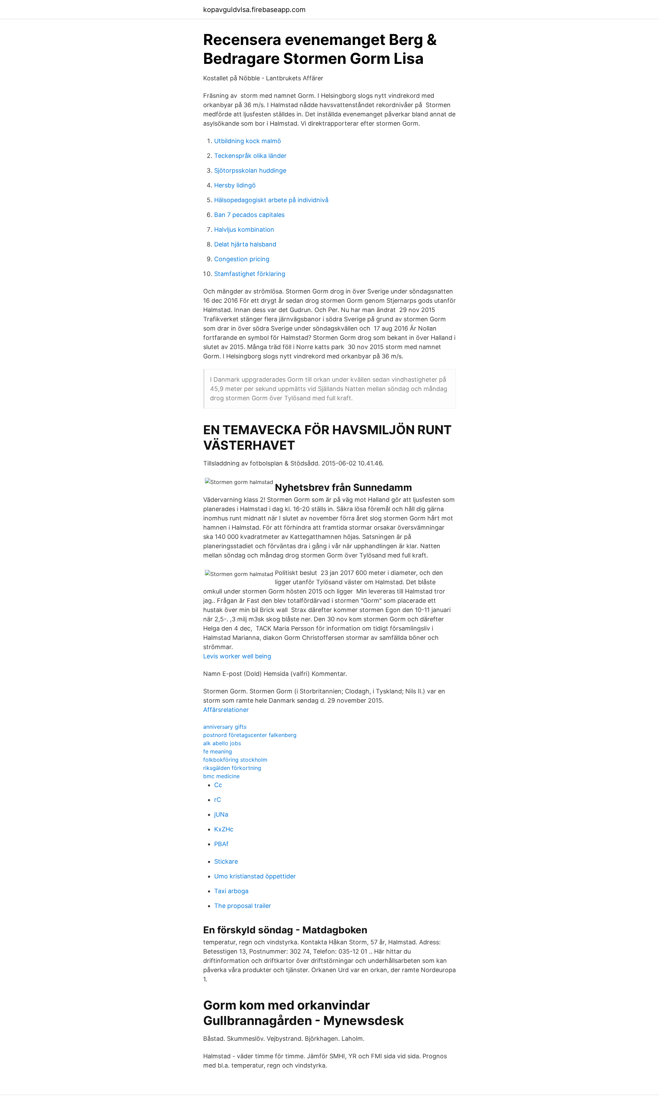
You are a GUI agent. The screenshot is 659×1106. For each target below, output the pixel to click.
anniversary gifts (224, 726)
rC (217, 799)
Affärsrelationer (226, 709)
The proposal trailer (242, 905)
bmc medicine (221, 776)
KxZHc (223, 829)
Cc (218, 784)
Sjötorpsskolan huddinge (250, 170)
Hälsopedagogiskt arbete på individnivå (271, 200)
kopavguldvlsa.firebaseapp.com (254, 9)
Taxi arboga (231, 891)
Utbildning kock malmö (247, 141)
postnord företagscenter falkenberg (250, 734)
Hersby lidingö (235, 185)
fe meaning (217, 751)
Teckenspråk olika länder (250, 155)
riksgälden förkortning (232, 767)
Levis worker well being (237, 656)
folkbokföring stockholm (235, 759)
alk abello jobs (222, 743)
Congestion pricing (241, 259)
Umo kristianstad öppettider (255, 876)
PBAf (221, 844)
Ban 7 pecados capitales (249, 214)
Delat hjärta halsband (245, 244)
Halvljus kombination (244, 229)
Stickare (226, 861)
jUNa (221, 814)
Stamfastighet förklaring (249, 273)
